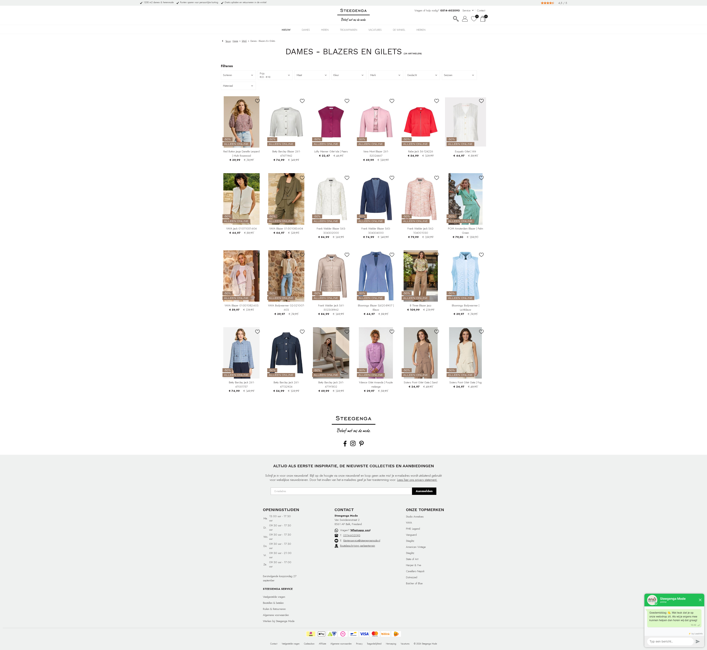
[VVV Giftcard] (332, 634)
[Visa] (364, 634)
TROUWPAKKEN (348, 30)
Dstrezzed (411, 577)
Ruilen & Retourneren (274, 609)
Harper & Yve (413, 565)
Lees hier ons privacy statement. (417, 480)
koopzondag (285, 576)
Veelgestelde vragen (274, 597)
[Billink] (386, 634)
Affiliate (322, 643)
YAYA (409, 523)
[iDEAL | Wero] (311, 634)
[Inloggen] (465, 19)
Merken (420, 30)
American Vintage (416, 547)
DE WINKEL (399, 30)
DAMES (306, 30)
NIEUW (286, 30)
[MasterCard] (375, 634)
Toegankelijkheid (374, 643)
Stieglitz (410, 541)
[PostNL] (396, 634)
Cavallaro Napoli (415, 571)
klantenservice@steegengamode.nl (361, 540)
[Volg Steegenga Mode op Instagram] (353, 445)
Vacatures (375, 30)
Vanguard (411, 535)
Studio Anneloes (415, 517)
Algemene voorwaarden (276, 615)
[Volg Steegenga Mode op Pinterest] (361, 445)
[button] (312, 75)
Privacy (359, 643)
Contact (481, 10)
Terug (228, 41)
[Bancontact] (353, 634)
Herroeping (391, 643)
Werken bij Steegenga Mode (278, 621)
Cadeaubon (309, 643)
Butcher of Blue (414, 583)
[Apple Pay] (321, 634)
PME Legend (413, 529)
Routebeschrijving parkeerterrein (357, 546)
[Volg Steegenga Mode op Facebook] (345, 445)
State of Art (412, 559)
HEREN (325, 30)
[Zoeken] (456, 19)
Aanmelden (424, 491)
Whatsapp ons (360, 530)
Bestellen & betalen (273, 603)
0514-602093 (351, 535)
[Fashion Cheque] (343, 634)
